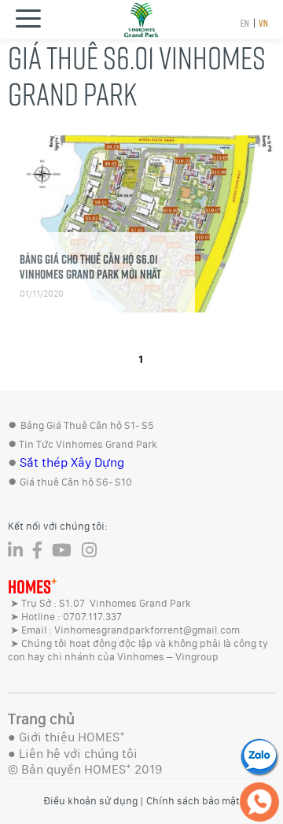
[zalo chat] (259, 756)
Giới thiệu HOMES (72, 737)
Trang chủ (41, 719)
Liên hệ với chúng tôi (78, 753)
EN (244, 23)
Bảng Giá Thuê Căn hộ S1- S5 (87, 425)
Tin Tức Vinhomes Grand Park (88, 444)
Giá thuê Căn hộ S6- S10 (76, 482)
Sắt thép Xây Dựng (72, 462)
